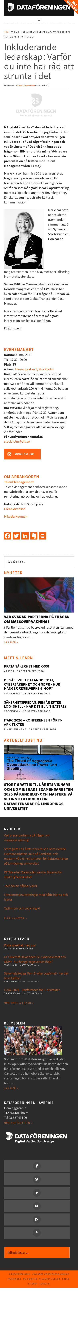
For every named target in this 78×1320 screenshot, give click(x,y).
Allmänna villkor (49, 1279)
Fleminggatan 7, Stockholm (34, 369)
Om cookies (30, 1279)
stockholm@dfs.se (17, 441)
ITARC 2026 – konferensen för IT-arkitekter (33, 722)
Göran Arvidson (14, 509)
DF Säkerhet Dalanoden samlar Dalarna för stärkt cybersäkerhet (33, 874)
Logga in (44, 1283)
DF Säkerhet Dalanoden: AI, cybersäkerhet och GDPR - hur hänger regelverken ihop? (32, 684)
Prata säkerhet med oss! (26, 666)
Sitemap (32, 1283)
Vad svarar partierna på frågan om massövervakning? (37, 619)
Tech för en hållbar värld (20, 886)
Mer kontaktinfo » (18, 1123)
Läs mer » (11, 642)
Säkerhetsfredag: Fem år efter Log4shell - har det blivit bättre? (35, 704)
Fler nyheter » (15, 918)
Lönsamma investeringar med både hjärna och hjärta (36, 897)
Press (65, 1279)
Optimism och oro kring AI (22, 908)
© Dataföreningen (19, 1274)
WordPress (50, 1274)
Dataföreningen (39, 7)
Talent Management (19, 482)
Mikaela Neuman (15, 516)
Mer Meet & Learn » (19, 1003)
